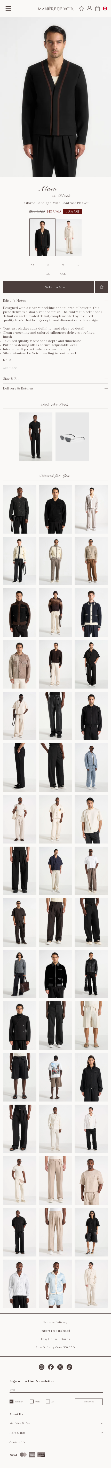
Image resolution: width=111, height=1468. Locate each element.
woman (19, 1401)
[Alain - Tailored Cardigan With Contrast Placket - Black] (42, 237)
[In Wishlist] (101, 287)
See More (10, 368)
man (37, 1401)
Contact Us (17, 1442)
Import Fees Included (55, 1330)
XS (32, 264)
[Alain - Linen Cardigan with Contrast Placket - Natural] (69, 237)
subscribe (89, 1401)
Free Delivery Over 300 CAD (55, 1347)
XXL (63, 273)
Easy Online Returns (55, 1339)
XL (48, 273)
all (52, 1401)
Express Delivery (55, 1322)
